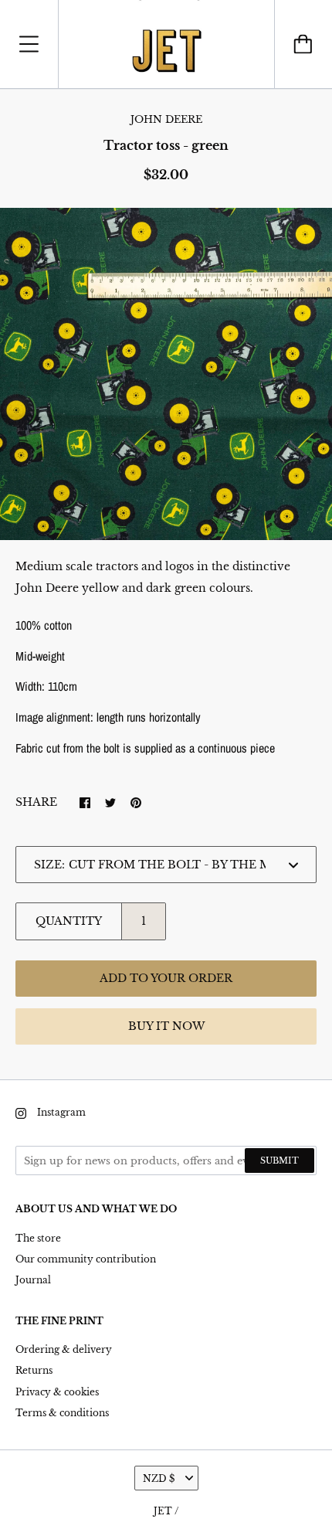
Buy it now (166, 1026)
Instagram (61, 1112)
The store (38, 1238)
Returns (34, 1370)
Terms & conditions (62, 1413)
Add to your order (166, 978)
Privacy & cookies (57, 1392)
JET (163, 1511)
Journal (33, 1280)
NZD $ (158, 1478)
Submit (279, 1160)
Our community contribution (85, 1259)
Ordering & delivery (63, 1349)
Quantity (69, 921)
